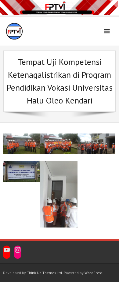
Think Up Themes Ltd (44, 272)
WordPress (93, 272)
